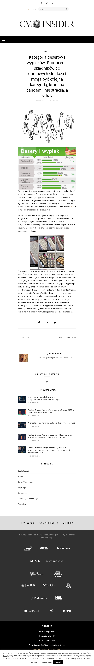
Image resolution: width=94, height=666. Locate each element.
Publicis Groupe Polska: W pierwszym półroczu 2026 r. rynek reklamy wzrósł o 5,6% (51, 411)
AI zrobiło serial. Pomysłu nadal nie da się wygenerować (51, 423)
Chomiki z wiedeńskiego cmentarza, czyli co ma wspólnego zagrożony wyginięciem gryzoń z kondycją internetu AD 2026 (50, 450)
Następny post (67, 337)
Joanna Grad (41, 101)
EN (34, 9)
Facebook (28, 523)
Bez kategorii (23, 471)
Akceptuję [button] (57, 662)
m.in (72, 206)
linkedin (70, 523)
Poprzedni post (27, 337)
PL (28, 9)
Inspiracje (22, 487)
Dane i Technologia (26, 482)
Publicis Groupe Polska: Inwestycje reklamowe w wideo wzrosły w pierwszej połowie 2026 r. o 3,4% (51, 436)
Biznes (47, 51)
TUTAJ (5, 655)
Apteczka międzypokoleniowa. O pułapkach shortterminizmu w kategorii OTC (46, 398)
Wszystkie (22, 504)
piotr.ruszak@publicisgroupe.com (47, 649)
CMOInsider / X (49, 523)
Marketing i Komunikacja (28, 498)
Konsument (22, 493)
